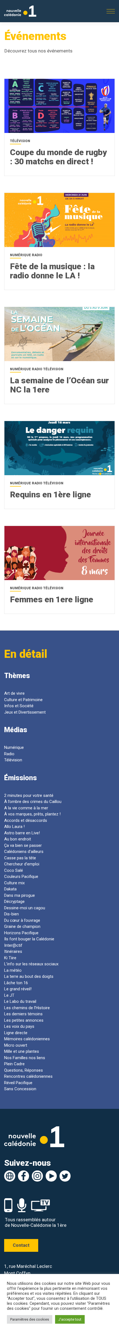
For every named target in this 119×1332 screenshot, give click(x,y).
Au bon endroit (17, 839)
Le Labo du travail (20, 1001)
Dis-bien (11, 913)
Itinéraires (13, 951)
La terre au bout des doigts (28, 976)
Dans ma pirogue (19, 895)
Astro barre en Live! (22, 832)
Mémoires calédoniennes (27, 1038)
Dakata (10, 889)
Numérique (14, 747)
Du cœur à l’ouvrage (22, 920)
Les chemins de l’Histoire (27, 1007)
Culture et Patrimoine (23, 699)
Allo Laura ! (14, 826)
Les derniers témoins (23, 1013)
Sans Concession (20, 1088)
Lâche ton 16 (16, 982)
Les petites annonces (23, 1020)
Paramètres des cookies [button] (29, 1319)
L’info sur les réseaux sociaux (31, 963)
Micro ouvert (15, 1045)
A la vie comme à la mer (26, 807)
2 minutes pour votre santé (28, 795)
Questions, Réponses (23, 1070)
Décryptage (14, 901)
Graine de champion (22, 926)
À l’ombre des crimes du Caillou (32, 801)
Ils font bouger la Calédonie (29, 938)
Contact (21, 1245)
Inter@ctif (13, 945)
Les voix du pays (19, 1026)
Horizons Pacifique (21, 932)
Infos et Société (18, 705)
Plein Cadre (14, 1063)
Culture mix (14, 882)
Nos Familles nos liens (24, 1057)
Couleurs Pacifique (21, 876)
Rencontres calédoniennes (28, 1076)
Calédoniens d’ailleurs (23, 851)
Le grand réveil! (18, 988)
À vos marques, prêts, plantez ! (32, 814)
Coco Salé (13, 870)
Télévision (13, 759)
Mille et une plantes (21, 1051)
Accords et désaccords (25, 820)
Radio (9, 753)
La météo (13, 970)
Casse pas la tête (20, 857)
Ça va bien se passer (23, 845)
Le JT (9, 995)
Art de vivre (14, 693)
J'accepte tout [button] (69, 1319)
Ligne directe (16, 1032)
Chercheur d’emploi (21, 864)
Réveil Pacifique (18, 1082)
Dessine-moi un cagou (24, 907)
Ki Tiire (10, 957)
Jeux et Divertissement (25, 712)
